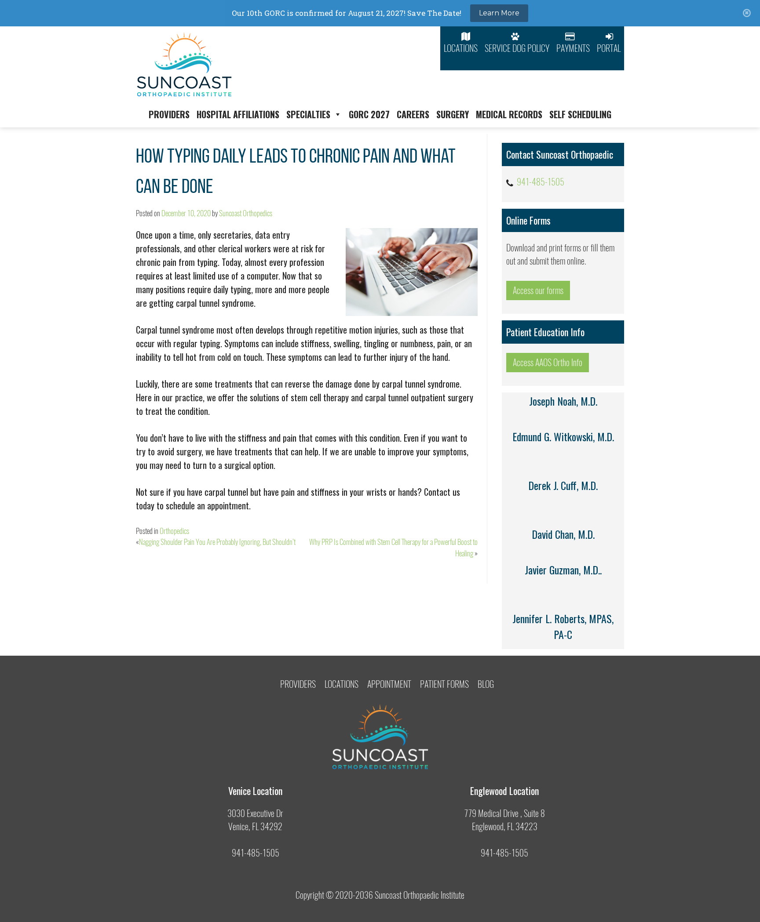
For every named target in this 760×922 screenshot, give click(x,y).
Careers (413, 114)
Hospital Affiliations (238, 114)
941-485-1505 (540, 182)
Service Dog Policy (517, 48)
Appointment (389, 684)
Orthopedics (174, 531)
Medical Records (509, 114)
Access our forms (538, 290)
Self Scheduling (580, 114)
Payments (573, 48)
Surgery (452, 114)
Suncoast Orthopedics (245, 213)
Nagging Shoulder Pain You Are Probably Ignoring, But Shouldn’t (217, 542)
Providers (169, 114)
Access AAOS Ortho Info (547, 362)
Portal (609, 48)
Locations (461, 48)
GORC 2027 (369, 114)
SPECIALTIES (308, 114)
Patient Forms (444, 684)
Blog (486, 684)
